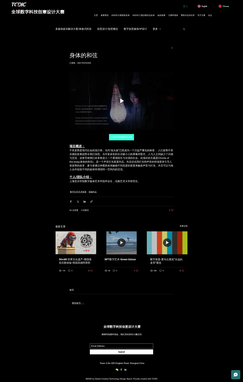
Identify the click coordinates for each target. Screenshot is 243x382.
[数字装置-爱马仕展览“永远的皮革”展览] (167, 242)
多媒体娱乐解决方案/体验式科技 (73, 28)
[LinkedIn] (125, 369)
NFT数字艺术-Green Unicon (120, 259)
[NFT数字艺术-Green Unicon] (121, 242)
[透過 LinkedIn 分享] (84, 201)
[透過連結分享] (91, 201)
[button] (184, 29)
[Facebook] (121, 369)
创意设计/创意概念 (107, 28)
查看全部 (184, 226)
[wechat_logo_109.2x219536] (117, 369)
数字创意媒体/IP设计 (135, 28)
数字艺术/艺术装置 (78, 192)
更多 (155, 28)
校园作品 (93, 192)
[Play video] (121, 101)
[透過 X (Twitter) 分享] (77, 201)
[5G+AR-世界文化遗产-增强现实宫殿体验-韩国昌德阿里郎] (76, 242)
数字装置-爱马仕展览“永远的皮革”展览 (166, 261)
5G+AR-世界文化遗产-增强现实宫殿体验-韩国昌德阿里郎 (75, 261)
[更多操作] (172, 47)
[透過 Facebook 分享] (70, 201)
